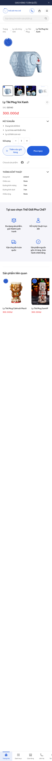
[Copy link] (28, 162)
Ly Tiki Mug (28, 30)
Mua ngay (38, 151)
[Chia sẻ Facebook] (22, 162)
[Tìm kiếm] (46, 18)
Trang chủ (5, 30)
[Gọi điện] (32, 10)
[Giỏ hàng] (39, 10)
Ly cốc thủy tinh (17, 30)
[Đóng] (49, 3)
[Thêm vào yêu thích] (47, 102)
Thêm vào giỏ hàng (15, 150)
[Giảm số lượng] (16, 141)
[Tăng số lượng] (27, 141)
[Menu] (47, 10)
